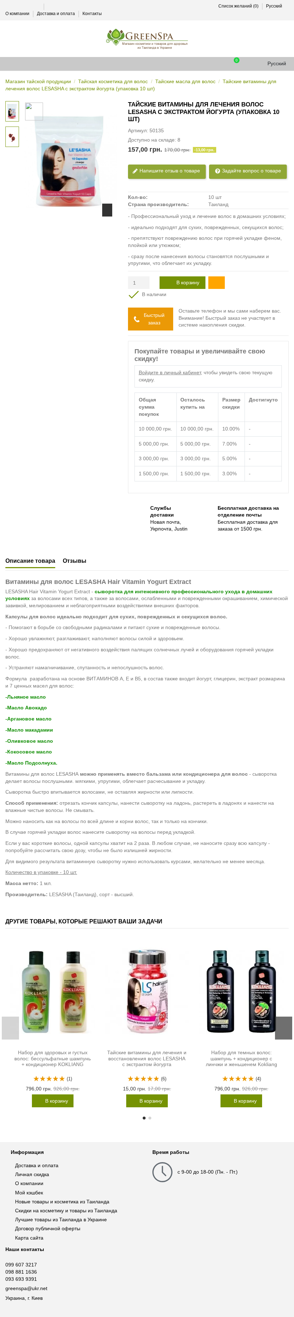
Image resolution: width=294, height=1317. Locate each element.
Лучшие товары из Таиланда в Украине (61, 1219)
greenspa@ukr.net (26, 1288)
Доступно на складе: (152, 140)
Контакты (92, 13)
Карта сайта (29, 1238)
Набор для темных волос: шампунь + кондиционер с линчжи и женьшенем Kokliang (241, 1059)
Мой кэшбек (29, 1192)
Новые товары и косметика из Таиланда (62, 1201)
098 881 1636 (21, 1272)
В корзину (187, 282)
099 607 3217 (21, 1265)
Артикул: (138, 130)
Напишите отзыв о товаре (169, 170)
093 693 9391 (21, 1279)
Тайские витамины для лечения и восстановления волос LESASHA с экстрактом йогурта (146, 1059)
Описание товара (30, 561)
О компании (17, 13)
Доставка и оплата (56, 13)
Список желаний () (238, 6)
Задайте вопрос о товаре (250, 170)
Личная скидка (32, 1174)
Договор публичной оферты (47, 1228)
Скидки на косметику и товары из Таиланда (66, 1210)
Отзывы (74, 561)
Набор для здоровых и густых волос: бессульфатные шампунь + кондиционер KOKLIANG (52, 1059)
